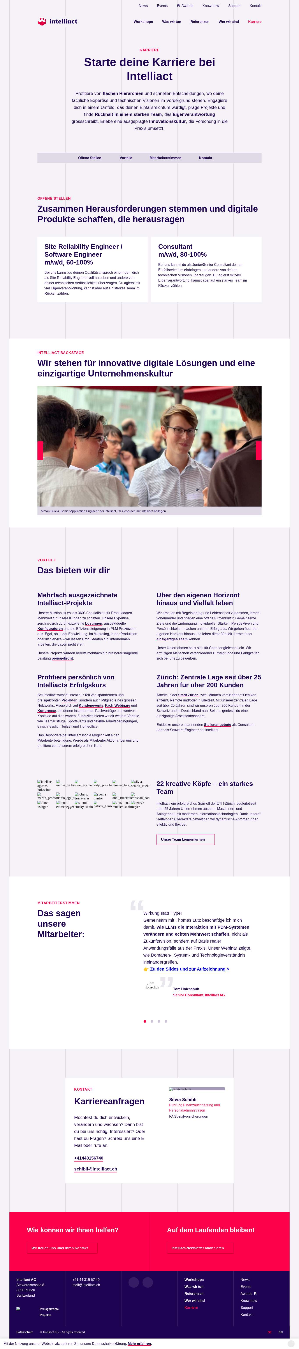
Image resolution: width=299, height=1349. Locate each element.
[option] (149, 451)
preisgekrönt (62, 658)
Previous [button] (41, 450)
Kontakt (256, 6)
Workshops (143, 22)
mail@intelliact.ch (86, 1285)
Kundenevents (91, 705)
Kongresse (46, 711)
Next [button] (259, 450)
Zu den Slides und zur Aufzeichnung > (189, 969)
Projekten (69, 700)
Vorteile (126, 158)
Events (162, 6)
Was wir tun (171, 22)
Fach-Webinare (117, 705)
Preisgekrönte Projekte (49, 1312)
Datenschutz (24, 1332)
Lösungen (93, 623)
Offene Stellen (90, 158)
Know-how (210, 6)
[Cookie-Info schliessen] (291, 1343)
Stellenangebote (217, 725)
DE (270, 1332)
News (143, 6)
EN (281, 1332)
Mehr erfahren (139, 1344)
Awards (187, 6)
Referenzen (199, 22)
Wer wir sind (229, 22)
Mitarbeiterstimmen (165, 158)
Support (234, 6)
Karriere (255, 22)
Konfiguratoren (50, 629)
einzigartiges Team (172, 639)
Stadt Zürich (188, 695)
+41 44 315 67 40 (86, 1280)
